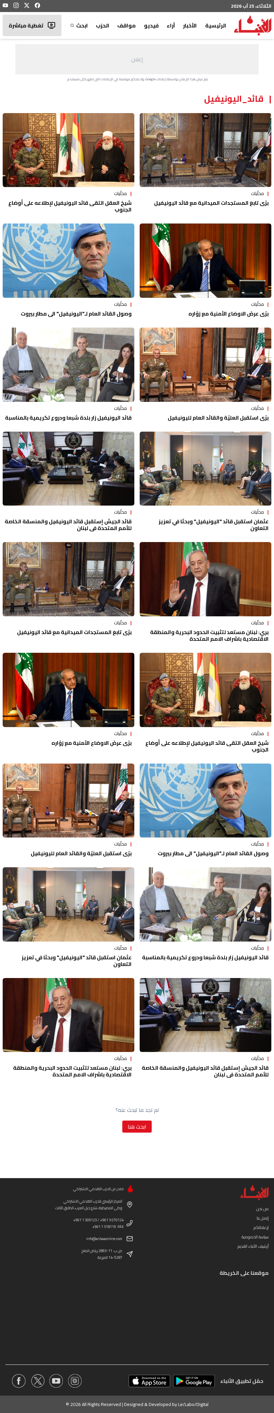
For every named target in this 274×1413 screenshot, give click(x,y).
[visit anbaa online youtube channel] (56, 1381)
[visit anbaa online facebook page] (19, 1381)
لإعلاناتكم (261, 1227)
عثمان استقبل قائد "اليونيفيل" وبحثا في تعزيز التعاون (214, 524)
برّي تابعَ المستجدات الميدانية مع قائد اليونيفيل (211, 203)
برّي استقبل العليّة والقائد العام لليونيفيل (218, 418)
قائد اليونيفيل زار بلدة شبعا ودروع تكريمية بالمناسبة (68, 418)
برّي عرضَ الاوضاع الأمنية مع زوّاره (228, 313)
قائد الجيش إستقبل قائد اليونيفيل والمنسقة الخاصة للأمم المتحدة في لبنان (68, 524)
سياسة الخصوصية (255, 1237)
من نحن (262, 1209)
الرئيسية (215, 25)
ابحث (82, 25)
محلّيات (257, 193)
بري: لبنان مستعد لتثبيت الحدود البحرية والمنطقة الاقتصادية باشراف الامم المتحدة (209, 635)
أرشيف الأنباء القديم (253, 1246)
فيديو (151, 25)
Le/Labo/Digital (193, 1404)
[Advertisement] (137, 59)
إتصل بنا (263, 1218)
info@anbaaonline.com (104, 1238)
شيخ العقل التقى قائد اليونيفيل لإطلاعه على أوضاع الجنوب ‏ (70, 206)
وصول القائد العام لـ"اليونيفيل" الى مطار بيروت (76, 313)
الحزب (102, 25)
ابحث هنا (137, 1127)
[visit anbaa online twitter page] (37, 1381)
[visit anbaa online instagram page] (75, 1381)
